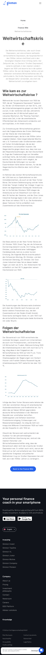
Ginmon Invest (9, 544)
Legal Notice (27, 642)
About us (6, 581)
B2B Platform (8, 606)
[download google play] (25, 519)
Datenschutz (28, 638)
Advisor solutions (10, 610)
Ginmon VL (7, 552)
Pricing (5, 584)
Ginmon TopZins (9, 548)
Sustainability (7, 638)
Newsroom (7, 599)
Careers (6, 602)
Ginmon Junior (9, 555)
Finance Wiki (23, 28)
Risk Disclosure (7, 635)
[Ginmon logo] (9, 3)
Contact (6, 595)
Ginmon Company (10, 563)
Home (23, 20)
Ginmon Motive (9, 559)
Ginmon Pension (9, 567)
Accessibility (7, 642)
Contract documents (30, 635)
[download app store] (9, 519)
